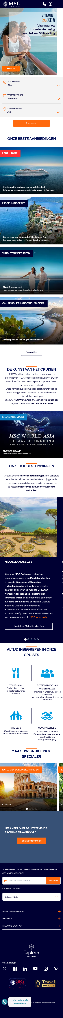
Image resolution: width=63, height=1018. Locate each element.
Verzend (53, 881)
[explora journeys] (31, 950)
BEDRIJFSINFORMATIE (13, 911)
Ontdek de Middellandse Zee (28, 626)
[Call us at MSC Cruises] (44, 4)
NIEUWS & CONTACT (12, 926)
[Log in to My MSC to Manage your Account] (50, 4)
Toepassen (31, 123)
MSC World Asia (38, 617)
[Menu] (59, 4)
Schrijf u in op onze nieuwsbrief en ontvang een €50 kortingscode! (29, 872)
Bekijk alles (31, 352)
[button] (11, 69)
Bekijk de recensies (32, 841)
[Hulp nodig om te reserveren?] (5, 1002)
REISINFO (7, 919)
